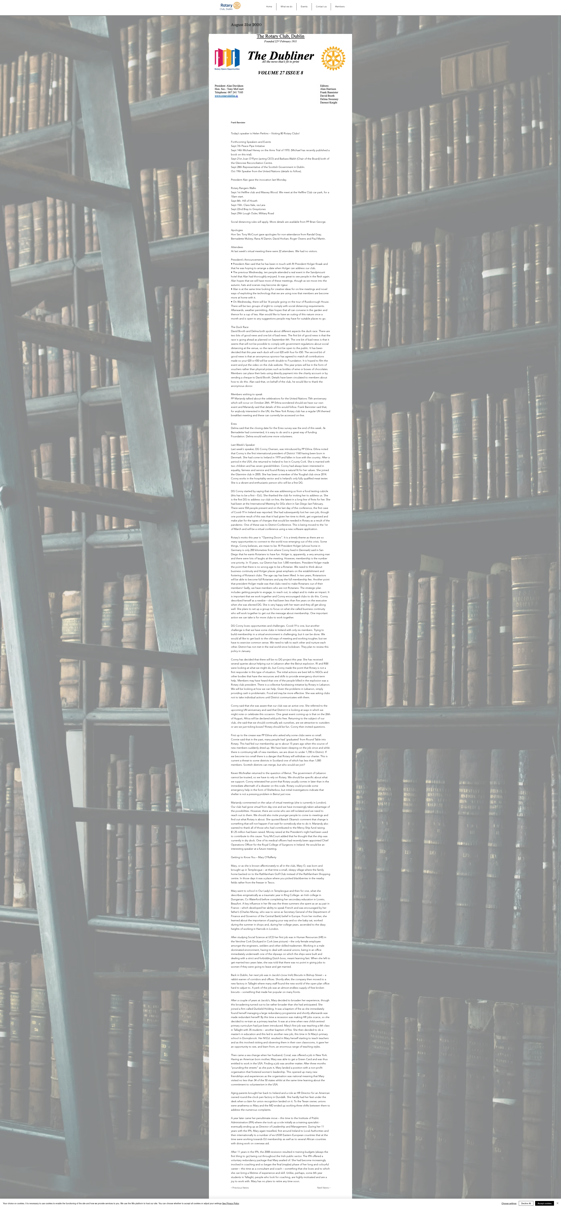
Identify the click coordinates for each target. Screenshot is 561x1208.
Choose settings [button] (509, 1203)
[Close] (557, 1203)
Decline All (526, 1203)
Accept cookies (545, 1203)
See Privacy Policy (230, 1203)
